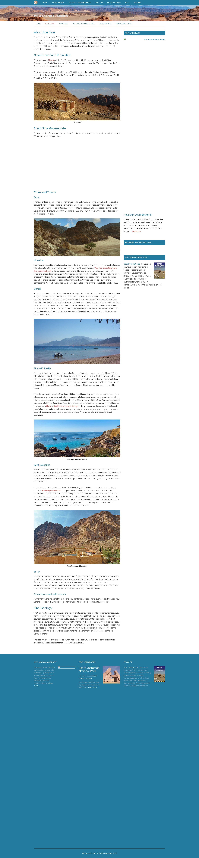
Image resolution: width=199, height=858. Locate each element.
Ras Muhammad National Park (89, 669)
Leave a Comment (85, 678)
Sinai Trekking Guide (132, 264)
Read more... (137, 231)
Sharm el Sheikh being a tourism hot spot (62, 406)
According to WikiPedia (51, 490)
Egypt (51, 60)
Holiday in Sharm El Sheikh (137, 214)
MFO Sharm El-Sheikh (51, 16)
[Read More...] (93, 687)
